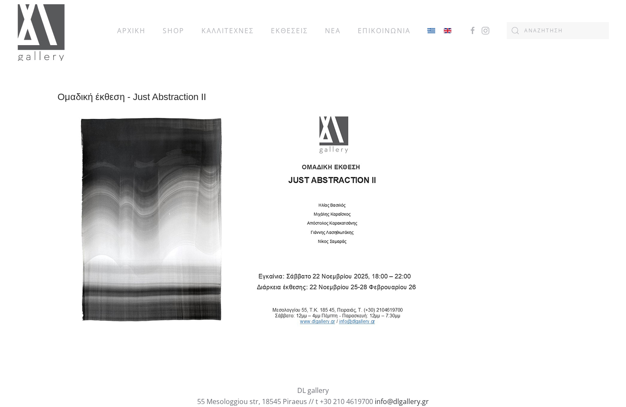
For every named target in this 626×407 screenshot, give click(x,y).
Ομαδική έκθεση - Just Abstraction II (131, 97)
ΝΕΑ (333, 30)
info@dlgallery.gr (402, 401)
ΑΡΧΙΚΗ (131, 30)
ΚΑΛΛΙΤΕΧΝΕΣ (227, 30)
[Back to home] (41, 30)
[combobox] (558, 30)
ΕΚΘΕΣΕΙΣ (289, 30)
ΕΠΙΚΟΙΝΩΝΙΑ (384, 30)
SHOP (173, 30)
